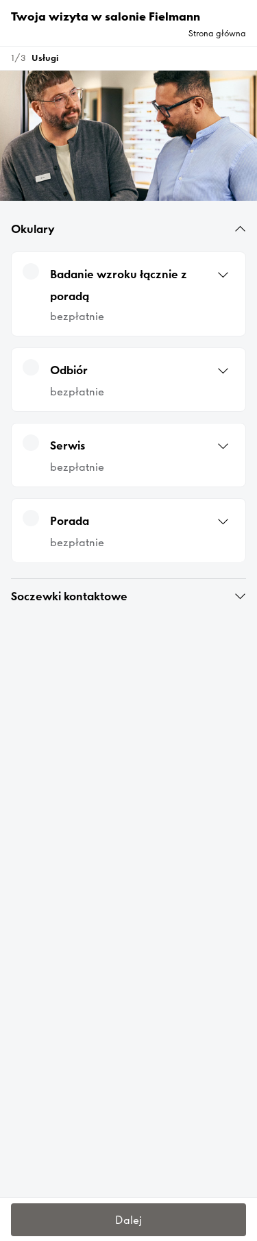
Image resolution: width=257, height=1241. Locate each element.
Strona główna (217, 33)
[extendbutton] (240, 229)
